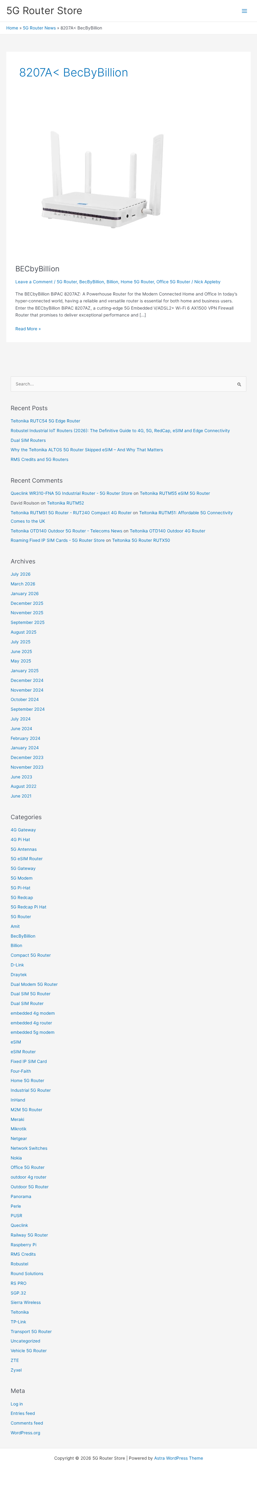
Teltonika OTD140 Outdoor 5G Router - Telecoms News (66, 530)
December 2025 (27, 603)
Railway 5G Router (29, 1234)
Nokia (16, 1157)
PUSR (16, 1215)
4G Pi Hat (20, 839)
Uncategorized (25, 1340)
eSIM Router (23, 1051)
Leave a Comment (34, 281)
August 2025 (23, 632)
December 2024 (27, 680)
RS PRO (18, 1283)
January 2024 (25, 747)
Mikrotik (18, 1128)
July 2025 (20, 641)
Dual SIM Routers (28, 440)
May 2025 (21, 660)
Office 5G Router (173, 281)
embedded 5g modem (33, 1032)
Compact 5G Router (31, 955)
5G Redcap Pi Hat (28, 906)
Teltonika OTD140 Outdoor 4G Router (167, 530)
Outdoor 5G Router (30, 1186)
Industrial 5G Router (31, 1090)
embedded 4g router (31, 1022)
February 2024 (25, 738)
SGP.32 (18, 1292)
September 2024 (28, 709)
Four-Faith (21, 1071)
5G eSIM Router (27, 858)
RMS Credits (23, 1254)
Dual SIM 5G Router (30, 993)
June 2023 (21, 776)
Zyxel (16, 1370)
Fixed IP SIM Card (29, 1061)
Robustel (19, 1263)
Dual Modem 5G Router (34, 984)
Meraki (17, 1119)
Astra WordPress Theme (178, 1458)
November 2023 (27, 767)
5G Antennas (24, 849)
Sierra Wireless (26, 1302)
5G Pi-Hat (20, 887)
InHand (18, 1099)
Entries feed (23, 1413)
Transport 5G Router (31, 1331)
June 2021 (21, 795)
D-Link (17, 964)
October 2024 (25, 699)
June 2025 (21, 651)
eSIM (16, 1041)
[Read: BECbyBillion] (93, 178)
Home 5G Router (137, 281)
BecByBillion (91, 281)
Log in (17, 1403)
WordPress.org (25, 1432)
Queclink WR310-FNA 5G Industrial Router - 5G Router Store (71, 493)
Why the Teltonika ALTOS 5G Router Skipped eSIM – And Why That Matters (87, 449)
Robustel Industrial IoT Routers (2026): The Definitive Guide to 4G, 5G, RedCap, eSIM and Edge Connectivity (120, 430)
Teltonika (20, 1312)
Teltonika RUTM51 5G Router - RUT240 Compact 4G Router (71, 512)
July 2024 (21, 718)
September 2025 (28, 622)
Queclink (19, 1225)
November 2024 (27, 690)
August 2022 (23, 786)
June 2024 (21, 728)
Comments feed (27, 1423)
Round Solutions (27, 1273)
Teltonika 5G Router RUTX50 (141, 540)
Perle (16, 1206)
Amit (15, 926)
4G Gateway (23, 829)
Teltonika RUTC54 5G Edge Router (45, 420)
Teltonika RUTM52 (65, 502)
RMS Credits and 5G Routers (39, 459)
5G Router (67, 281)
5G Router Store (44, 10)
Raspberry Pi (23, 1244)
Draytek (19, 974)
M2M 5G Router (26, 1109)
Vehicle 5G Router (29, 1350)
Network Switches (29, 1148)
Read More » (28, 328)
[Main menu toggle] (245, 11)
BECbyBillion (37, 268)
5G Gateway (23, 868)
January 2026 (25, 593)
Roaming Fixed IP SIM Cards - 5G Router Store (58, 540)
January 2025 (25, 670)
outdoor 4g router (28, 1177)
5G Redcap (22, 897)
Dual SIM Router (27, 1003)
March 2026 (23, 583)
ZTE (15, 1360)
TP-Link (18, 1321)
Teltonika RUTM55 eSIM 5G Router (175, 493)
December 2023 (27, 757)
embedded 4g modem (33, 1013)
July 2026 (21, 574)
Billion (112, 281)
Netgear (19, 1138)
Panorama (21, 1196)
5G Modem (22, 878)
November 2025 (27, 612)
